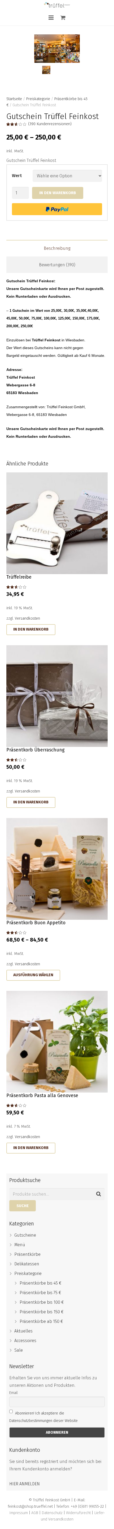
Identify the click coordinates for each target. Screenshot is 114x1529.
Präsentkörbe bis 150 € (42, 1311)
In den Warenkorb (57, 192)
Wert (17, 175)
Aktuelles (23, 1331)
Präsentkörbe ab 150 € (41, 1321)
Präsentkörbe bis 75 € (40, 1292)
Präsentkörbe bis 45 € (41, 1283)
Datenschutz (52, 1513)
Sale (18, 1350)
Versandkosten (27, 618)
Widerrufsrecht (78, 1513)
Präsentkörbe (27, 1254)
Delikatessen (26, 1263)
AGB (34, 1513)
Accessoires (25, 1340)
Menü (19, 1244)
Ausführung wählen (33, 975)
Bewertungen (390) (57, 264)
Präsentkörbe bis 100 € (42, 1302)
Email (13, 1393)
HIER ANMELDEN (24, 1483)
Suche (22, 1205)
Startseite (14, 99)
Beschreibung (57, 248)
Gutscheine (25, 1235)
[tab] (57, 248)
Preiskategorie (38, 99)
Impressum (18, 1513)
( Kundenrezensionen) (50, 124)
